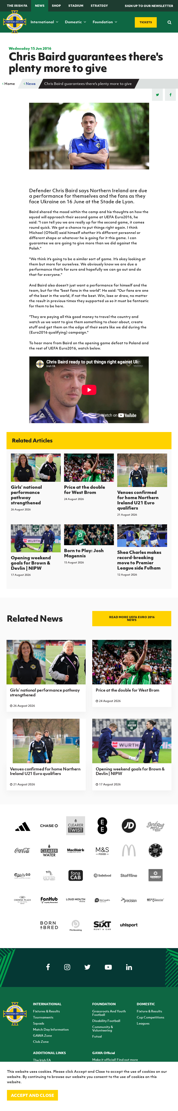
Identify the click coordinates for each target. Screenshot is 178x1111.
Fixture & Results (149, 1011)
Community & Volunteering (102, 1028)
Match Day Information (51, 1029)
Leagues (143, 1023)
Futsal (97, 1036)
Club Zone (41, 1041)
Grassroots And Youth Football (109, 1013)
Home (9, 83)
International (43, 22)
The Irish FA (17, 5)
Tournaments (43, 1017)
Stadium (75, 5)
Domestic (74, 22)
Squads (38, 1023)
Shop (56, 5)
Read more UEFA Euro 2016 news (132, 618)
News (39, 5)
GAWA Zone (42, 1035)
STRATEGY (99, 5)
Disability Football (106, 1020)
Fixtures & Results (46, 1011)
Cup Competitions (150, 1017)
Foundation (103, 22)
